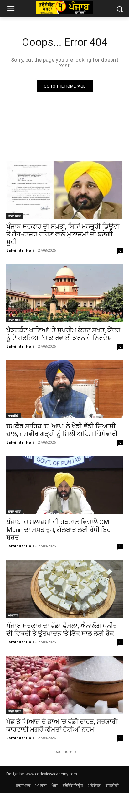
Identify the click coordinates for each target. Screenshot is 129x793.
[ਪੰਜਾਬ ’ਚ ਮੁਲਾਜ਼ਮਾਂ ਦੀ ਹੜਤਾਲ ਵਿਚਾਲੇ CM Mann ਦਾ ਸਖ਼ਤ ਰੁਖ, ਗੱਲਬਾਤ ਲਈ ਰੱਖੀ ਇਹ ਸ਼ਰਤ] (64, 485)
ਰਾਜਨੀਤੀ (13, 415)
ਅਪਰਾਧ (13, 615)
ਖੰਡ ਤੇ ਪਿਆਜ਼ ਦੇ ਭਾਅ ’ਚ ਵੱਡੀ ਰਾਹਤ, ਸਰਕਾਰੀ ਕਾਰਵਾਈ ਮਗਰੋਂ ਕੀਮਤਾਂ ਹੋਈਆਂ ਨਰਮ (61, 725)
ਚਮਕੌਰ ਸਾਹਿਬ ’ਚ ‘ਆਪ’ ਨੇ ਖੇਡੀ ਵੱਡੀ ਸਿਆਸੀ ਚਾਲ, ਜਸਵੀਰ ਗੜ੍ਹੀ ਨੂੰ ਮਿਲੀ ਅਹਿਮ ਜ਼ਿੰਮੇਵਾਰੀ (62, 430)
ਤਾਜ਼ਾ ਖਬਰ (14, 216)
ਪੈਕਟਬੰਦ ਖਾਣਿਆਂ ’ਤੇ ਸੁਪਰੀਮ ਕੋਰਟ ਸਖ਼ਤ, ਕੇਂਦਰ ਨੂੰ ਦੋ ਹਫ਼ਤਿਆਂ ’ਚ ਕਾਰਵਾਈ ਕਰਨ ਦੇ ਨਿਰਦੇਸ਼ (63, 334)
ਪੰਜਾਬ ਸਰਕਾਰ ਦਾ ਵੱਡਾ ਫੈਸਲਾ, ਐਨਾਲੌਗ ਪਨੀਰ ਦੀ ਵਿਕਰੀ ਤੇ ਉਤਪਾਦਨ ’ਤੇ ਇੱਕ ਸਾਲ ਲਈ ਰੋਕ (61, 629)
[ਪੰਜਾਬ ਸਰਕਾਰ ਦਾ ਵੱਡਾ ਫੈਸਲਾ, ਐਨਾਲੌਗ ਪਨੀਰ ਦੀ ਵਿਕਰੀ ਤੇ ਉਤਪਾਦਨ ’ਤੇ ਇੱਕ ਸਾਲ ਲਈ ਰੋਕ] (64, 589)
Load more (62, 751)
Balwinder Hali (20, 250)
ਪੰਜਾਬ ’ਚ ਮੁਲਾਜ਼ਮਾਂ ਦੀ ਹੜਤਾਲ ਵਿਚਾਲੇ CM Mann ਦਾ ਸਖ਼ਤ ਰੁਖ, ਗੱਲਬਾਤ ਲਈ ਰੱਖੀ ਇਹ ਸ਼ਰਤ (58, 529)
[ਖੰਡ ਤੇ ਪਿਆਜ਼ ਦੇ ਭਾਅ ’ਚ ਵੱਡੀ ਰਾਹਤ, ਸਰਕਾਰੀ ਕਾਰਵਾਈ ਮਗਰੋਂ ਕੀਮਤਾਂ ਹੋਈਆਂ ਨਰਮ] (64, 685)
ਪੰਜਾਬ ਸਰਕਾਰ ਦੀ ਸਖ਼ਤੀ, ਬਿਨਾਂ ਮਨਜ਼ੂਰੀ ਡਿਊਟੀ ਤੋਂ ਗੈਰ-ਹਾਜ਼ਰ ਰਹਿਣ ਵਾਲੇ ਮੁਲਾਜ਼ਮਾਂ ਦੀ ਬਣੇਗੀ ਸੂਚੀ (62, 234)
